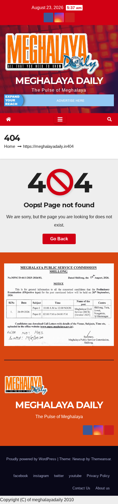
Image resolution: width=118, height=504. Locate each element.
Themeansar (101, 459)
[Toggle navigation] (60, 119)
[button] (109, 119)
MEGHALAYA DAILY (59, 80)
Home (9, 146)
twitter (59, 476)
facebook (20, 476)
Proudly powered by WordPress (31, 459)
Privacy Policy (98, 476)
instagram (41, 476)
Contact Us (81, 488)
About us (102, 488)
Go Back (59, 238)
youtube (75, 476)
